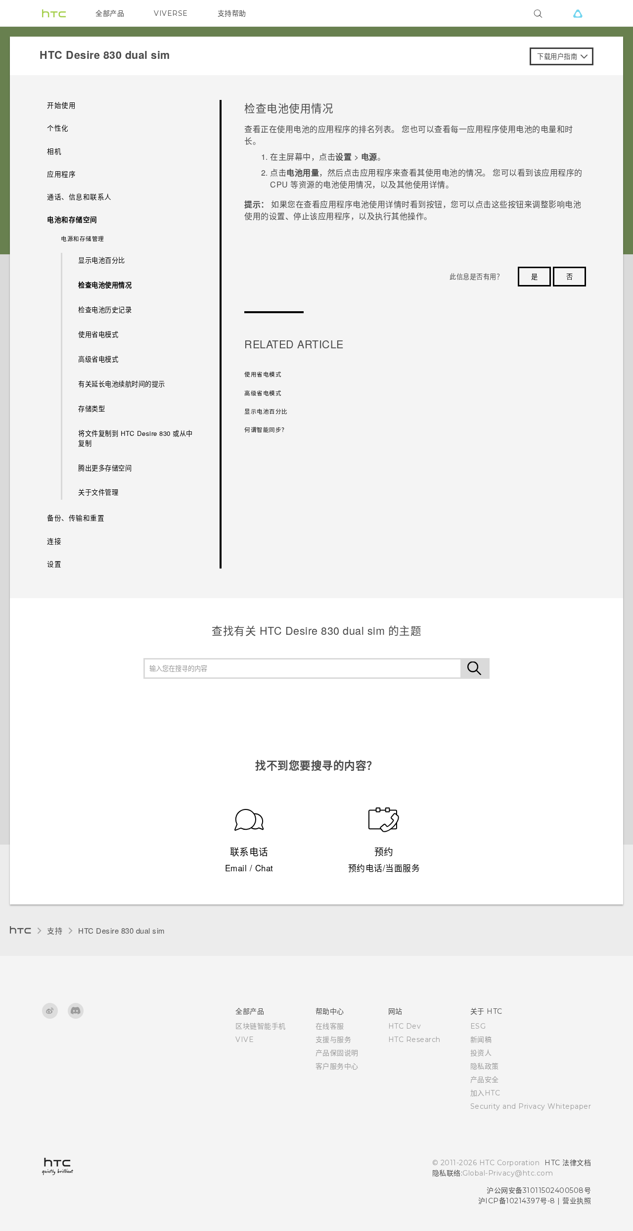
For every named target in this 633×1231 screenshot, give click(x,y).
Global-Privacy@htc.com (507, 1173)
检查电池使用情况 (105, 284)
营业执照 (576, 1200)
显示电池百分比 (101, 260)
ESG (478, 1026)
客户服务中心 (337, 1066)
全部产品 (109, 13)
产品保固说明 (337, 1052)
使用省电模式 (98, 334)
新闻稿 (481, 1039)
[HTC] (54, 13)
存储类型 (91, 408)
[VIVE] (577, 13)
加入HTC (485, 1093)
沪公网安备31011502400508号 (539, 1190)
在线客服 (330, 1026)
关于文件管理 (98, 492)
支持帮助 (232, 13)
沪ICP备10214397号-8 (516, 1200)
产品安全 (484, 1079)
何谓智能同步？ (266, 429)
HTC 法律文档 (567, 1162)
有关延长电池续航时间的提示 (121, 383)
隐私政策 (484, 1066)
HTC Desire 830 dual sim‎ (121, 930)
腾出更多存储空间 (105, 468)
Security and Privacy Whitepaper (530, 1106)
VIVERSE (171, 13)
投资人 (481, 1052)
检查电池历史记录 (105, 309)
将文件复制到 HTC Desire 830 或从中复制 (135, 438)
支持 (54, 930)
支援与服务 (334, 1039)
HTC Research (414, 1039)
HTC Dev (404, 1026)
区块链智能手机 (260, 1026)
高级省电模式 (98, 359)
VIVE (244, 1039)
